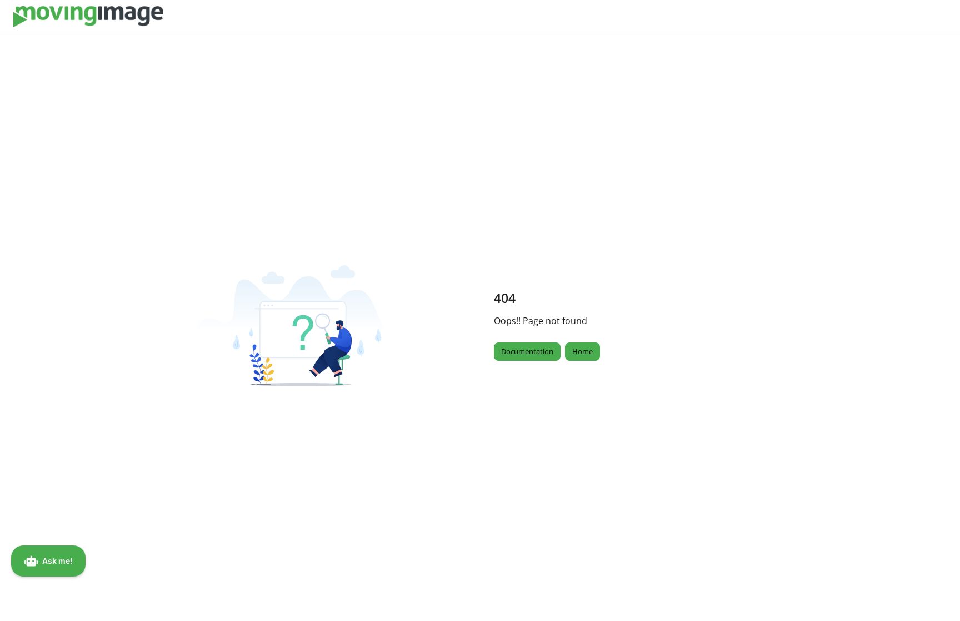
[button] (935, 593)
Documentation (527, 351)
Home (582, 351)
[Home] (88, 16)
